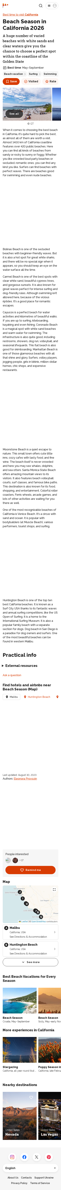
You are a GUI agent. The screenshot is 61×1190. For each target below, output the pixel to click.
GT (32, 123)
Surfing (33, 74)
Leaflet (24, 921)
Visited (33, 81)
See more (33, 962)
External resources (21, 666)
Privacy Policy (19, 1183)
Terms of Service (40, 1183)
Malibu (14, 697)
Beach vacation (13, 74)
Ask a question (12, 675)
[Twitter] (37, 1157)
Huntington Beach (39, 697)
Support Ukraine (44, 1177)
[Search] (40, 5)
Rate (53, 81)
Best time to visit (20, 14)
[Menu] (52, 5)
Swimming (50, 74)
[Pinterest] (49, 1157)
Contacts (26, 1177)
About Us (13, 1177)
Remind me (33, 870)
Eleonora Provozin (25, 778)
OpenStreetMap (38, 921)
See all (14, 113)
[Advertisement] (30, 212)
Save (13, 81)
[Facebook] (24, 1157)
